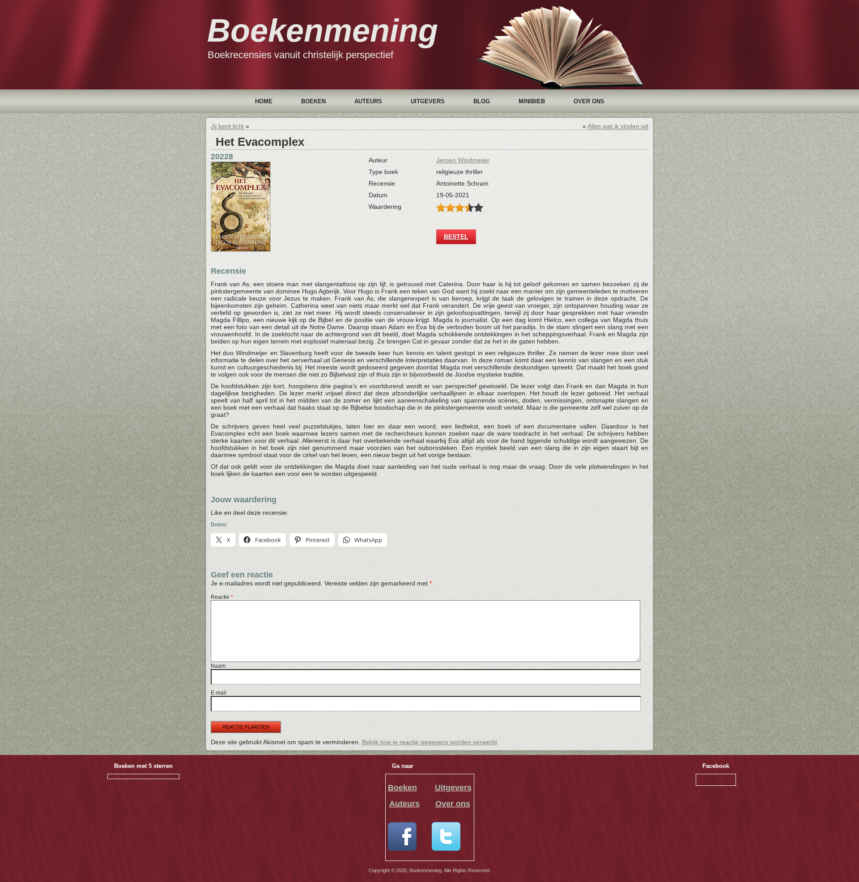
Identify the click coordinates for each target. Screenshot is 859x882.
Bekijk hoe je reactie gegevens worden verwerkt (429, 742)
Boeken (313, 101)
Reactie (222, 597)
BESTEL (456, 236)
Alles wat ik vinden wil (617, 126)
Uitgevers (428, 101)
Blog (481, 101)
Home (263, 101)
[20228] (241, 249)
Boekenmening (322, 30)
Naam (218, 666)
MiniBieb (532, 101)
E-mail (218, 693)
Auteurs (368, 101)
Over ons (589, 101)
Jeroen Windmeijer (462, 160)
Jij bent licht (227, 126)
